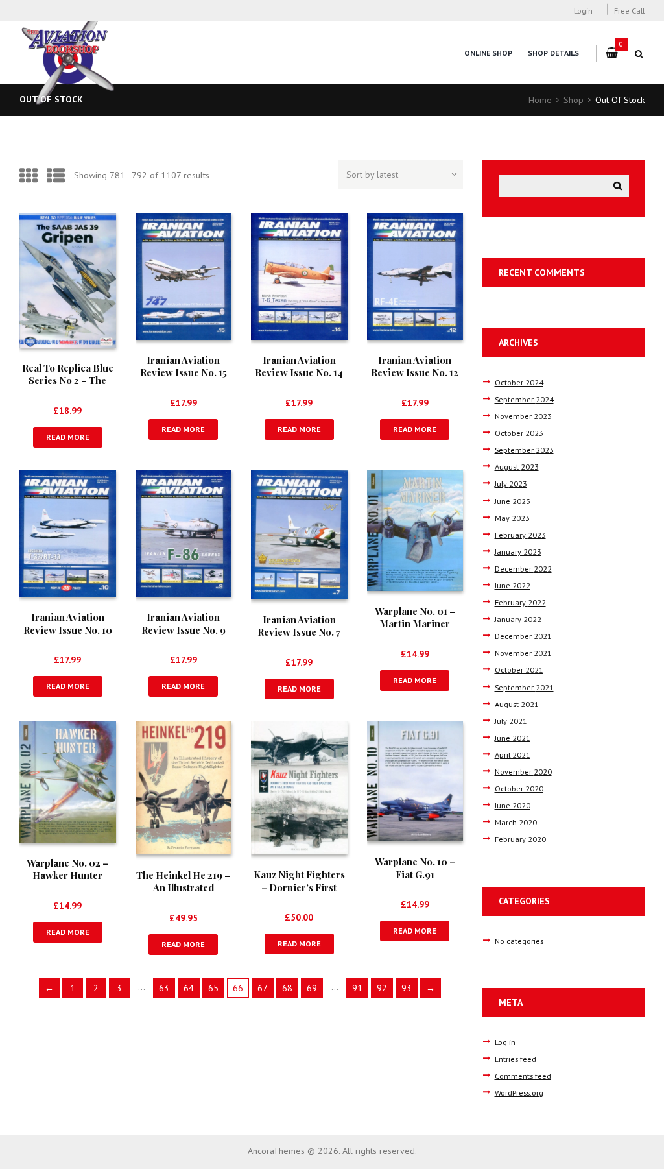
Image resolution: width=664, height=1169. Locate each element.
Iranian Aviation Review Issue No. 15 (183, 366)
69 (312, 988)
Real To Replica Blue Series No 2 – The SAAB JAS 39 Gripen (67, 380)
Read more (67, 437)
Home (540, 100)
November (523, 416)
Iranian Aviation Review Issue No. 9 (183, 623)
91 (357, 988)
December (523, 568)
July (511, 483)
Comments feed (523, 1075)
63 (164, 988)
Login (583, 10)
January (518, 551)
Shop (573, 100)
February (520, 534)
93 (406, 988)
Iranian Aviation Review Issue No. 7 (298, 625)
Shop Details (553, 53)
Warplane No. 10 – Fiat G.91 (415, 867)
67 (262, 988)
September (524, 399)
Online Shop (488, 53)
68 (287, 988)
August (517, 466)
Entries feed (515, 1059)
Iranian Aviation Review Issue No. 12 (414, 366)
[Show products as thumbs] (28, 175)
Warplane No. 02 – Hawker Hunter (67, 869)
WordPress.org (519, 1092)
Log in (505, 1042)
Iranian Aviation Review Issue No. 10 (67, 623)
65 (213, 988)
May (512, 517)
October (519, 382)
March (516, 822)
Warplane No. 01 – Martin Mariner (415, 617)
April (512, 754)
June (512, 501)
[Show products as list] (56, 175)
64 (189, 988)
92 (382, 988)
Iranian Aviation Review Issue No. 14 (299, 366)
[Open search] (639, 53)
